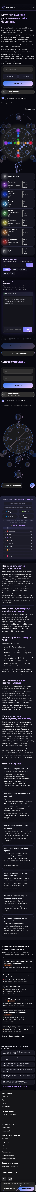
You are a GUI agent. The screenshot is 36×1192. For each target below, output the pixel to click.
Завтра (15, 269)
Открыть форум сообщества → (14, 1036)
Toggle (3, 98)
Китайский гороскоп (8, 1159)
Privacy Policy (6, 1128)
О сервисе (5, 1096)
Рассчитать (18, 83)
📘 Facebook (10, 516)
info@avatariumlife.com (11, 1166)
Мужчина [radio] (10, 76)
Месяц (6, 273)
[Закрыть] (33, 1184)
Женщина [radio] (26, 76)
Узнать (30, 265)
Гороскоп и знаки (7, 1152)
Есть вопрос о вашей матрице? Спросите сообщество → (16, 947)
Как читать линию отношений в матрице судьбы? (18, 1076)
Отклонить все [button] (9, 1188)
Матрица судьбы (7, 1142)
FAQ (3, 1117)
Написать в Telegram (8, 1131)
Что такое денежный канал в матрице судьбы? (17, 1058)
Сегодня (6, 269)
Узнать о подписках (18, 353)
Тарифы (4, 1100)
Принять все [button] (26, 1188)
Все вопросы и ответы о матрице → (15, 1086)
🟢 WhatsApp (26, 512)
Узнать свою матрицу (27, 329)
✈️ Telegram (9, 512)
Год (13, 273)
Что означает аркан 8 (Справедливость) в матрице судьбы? (17, 1052)
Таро (3, 1145)
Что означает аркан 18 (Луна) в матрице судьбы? (17, 1070)
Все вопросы (6, 1138)
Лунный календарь (8, 1155)
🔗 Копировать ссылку (26, 516)
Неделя (23, 269)
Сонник (4, 1149)
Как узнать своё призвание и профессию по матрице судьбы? (15, 1082)
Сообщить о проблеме (12, 485)
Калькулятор (6, 1107)
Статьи (4, 1103)
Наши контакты (7, 1121)
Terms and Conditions (8, 1124)
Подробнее (21, 1185)
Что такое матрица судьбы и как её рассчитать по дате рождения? (16, 1064)
